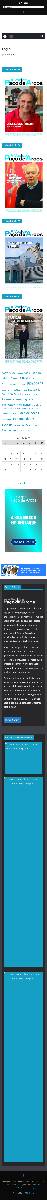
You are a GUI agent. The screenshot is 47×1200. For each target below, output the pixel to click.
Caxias (28, 372)
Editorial (5, 389)
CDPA (35, 373)
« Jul (22, 483)
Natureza (38, 408)
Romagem (17, 426)
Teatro (29, 425)
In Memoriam (23, 404)
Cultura (25, 378)
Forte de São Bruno (10, 394)
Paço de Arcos (28, 413)
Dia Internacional (9, 384)
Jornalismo (36, 405)
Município (25, 409)
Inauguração (27, 399)
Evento (25, 390)
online (11, 413)
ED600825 (35, 383)
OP (16, 413)
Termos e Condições (29, 1188)
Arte (13, 373)
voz (24, 430)
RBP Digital (29, 1193)
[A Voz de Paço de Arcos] (5, 36)
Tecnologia (38, 425)
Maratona (18, 409)
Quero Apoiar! (12, 719)
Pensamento (7, 419)
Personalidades (24, 419)
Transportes (17, 430)
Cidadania (6, 378)
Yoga (27, 430)
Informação (8, 404)
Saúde (23, 426)
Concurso (15, 378)
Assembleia (19, 373)
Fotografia (25, 394)
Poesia (7, 425)
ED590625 (22, 384)
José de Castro (8, 408)
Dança (33, 378)
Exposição (34, 389)
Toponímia (6, 430)
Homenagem (11, 399)
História (35, 394)
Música (31, 408)
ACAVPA (6, 372)
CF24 (40, 373)
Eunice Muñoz (16, 390)
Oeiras (5, 413)
